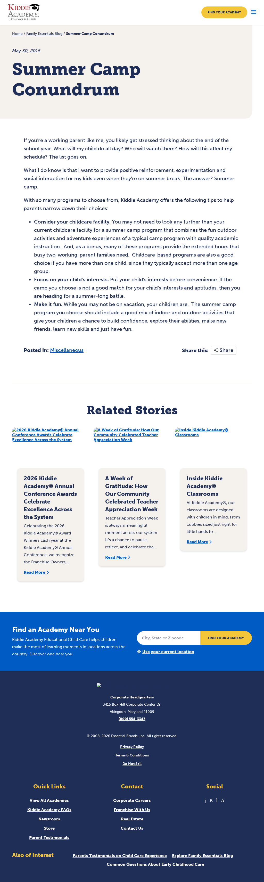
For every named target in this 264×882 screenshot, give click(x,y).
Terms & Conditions (132, 755)
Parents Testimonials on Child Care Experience (120, 855)
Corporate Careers (132, 800)
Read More (34, 572)
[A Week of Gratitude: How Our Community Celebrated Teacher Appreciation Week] (132, 450)
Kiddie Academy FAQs (49, 809)
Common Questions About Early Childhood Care (155, 864)
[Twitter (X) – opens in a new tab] (211, 800)
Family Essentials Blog (44, 33)
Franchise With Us (132, 809)
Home (17, 33)
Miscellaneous (67, 350)
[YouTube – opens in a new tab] (217, 800)
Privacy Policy (132, 747)
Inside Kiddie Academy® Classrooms (204, 486)
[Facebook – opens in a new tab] (206, 800)
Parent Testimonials (49, 837)
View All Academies (49, 800)
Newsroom (49, 819)
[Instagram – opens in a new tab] (223, 800)
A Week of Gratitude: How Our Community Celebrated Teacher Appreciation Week (131, 494)
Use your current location (168, 651)
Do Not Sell (132, 764)
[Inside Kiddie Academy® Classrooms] (213, 450)
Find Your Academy (224, 12)
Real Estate (132, 819)
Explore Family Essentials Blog (202, 855)
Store (49, 828)
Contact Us (132, 828)
